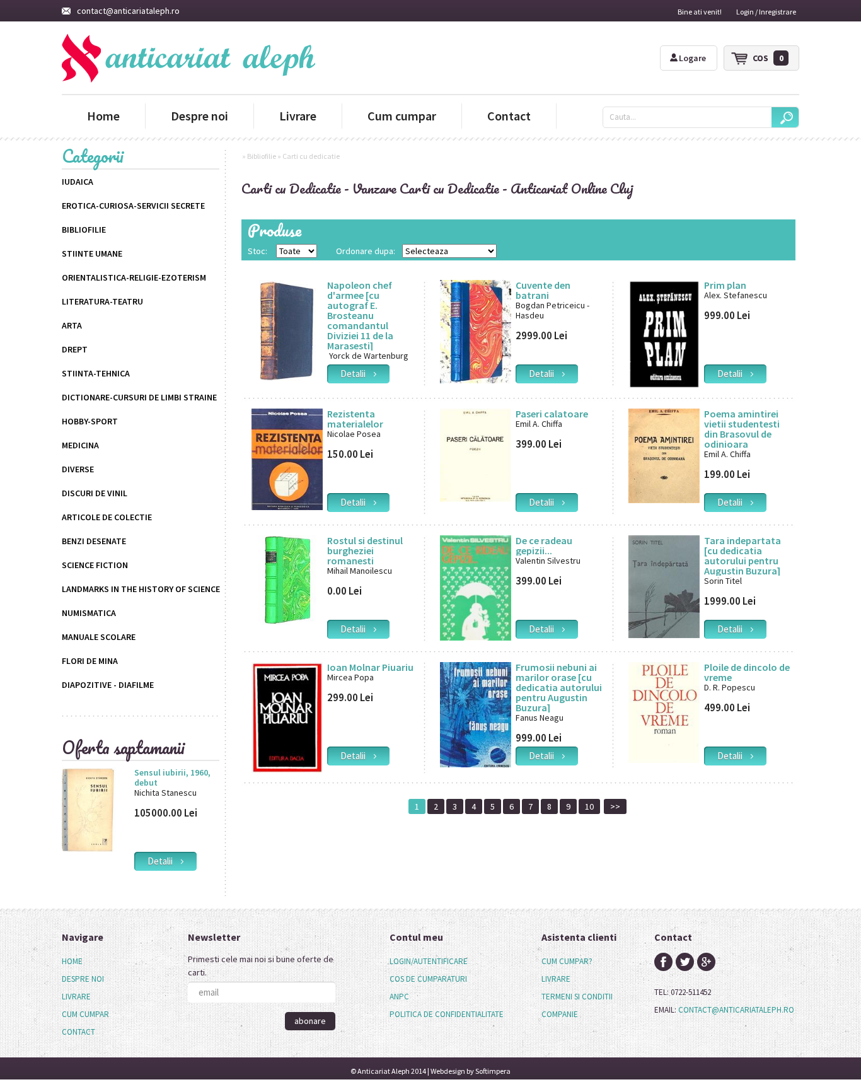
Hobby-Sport (90, 421)
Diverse (78, 469)
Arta (72, 325)
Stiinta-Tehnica (96, 373)
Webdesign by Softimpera (470, 1071)
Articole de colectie (107, 517)
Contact (509, 116)
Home (103, 116)
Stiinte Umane (92, 253)
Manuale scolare (99, 637)
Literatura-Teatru (102, 301)
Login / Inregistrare (766, 11)
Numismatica (89, 613)
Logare (692, 58)
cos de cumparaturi (428, 979)
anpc (399, 996)
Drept (75, 349)
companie (559, 1014)
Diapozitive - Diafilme (108, 684)
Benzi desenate (94, 541)
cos (768, 58)
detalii (163, 861)
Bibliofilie (84, 229)
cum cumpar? (566, 961)
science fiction (95, 565)
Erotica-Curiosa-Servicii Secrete (133, 205)
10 (589, 806)
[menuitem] (85, 961)
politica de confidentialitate (447, 1014)
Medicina (80, 445)
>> (615, 806)
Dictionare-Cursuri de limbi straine (139, 397)
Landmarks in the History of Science (141, 589)
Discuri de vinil (94, 493)
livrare (555, 979)
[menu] (85, 997)
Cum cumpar (401, 116)
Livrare (297, 116)
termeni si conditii (577, 996)
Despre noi (199, 116)
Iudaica (77, 181)
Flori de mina (90, 660)
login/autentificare (429, 961)
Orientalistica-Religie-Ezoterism (134, 277)
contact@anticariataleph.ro (128, 10)
